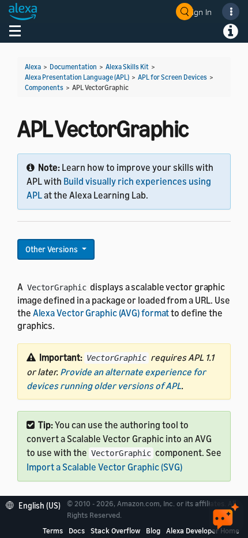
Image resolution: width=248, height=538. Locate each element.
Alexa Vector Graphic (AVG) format (101, 313)
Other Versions (52, 249)
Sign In (199, 12)
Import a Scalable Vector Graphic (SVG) (104, 467)
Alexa (33, 66)
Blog (153, 530)
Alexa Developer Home (202, 530)
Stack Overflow (115, 530)
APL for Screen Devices (172, 77)
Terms (53, 530)
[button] (36, 504)
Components (44, 87)
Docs (77, 530)
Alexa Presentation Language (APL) (77, 77)
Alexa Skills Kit (127, 66)
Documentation (73, 66)
